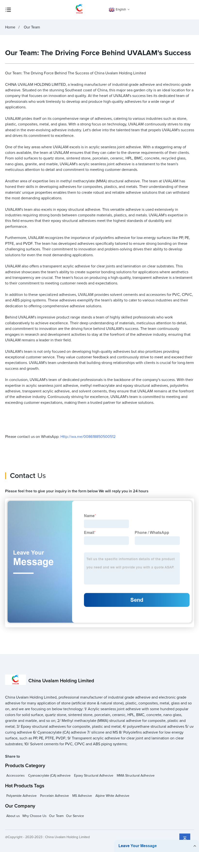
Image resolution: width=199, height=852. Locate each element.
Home (10, 27)
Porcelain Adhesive (54, 796)
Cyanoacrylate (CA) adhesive (49, 775)
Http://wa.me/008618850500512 (88, 437)
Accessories (15, 775)
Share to (12, 756)
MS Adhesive (82, 796)
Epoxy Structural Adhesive (93, 775)
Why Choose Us (34, 816)
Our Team (56, 816)
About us (13, 816)
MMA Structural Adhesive (136, 775)
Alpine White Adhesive (112, 796)
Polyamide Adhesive (21, 796)
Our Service (75, 816)
